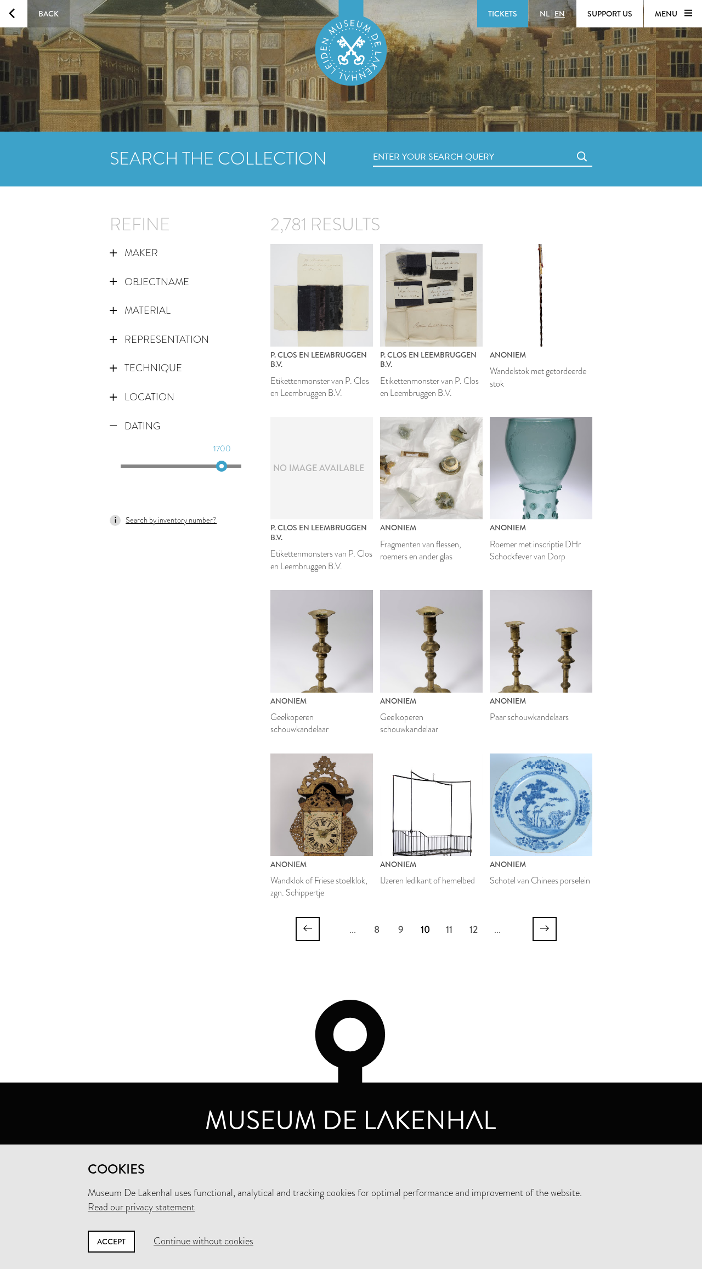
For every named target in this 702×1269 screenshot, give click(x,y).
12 (473, 929)
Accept (111, 1241)
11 (449, 929)
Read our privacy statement (141, 1207)
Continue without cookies (203, 1241)
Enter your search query (411, 144)
